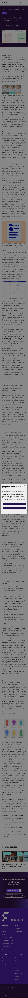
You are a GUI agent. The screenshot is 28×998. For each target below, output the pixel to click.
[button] (14, 512)
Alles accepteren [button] (14, 504)
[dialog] (14, 499)
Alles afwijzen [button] (14, 508)
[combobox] (25, 485)
